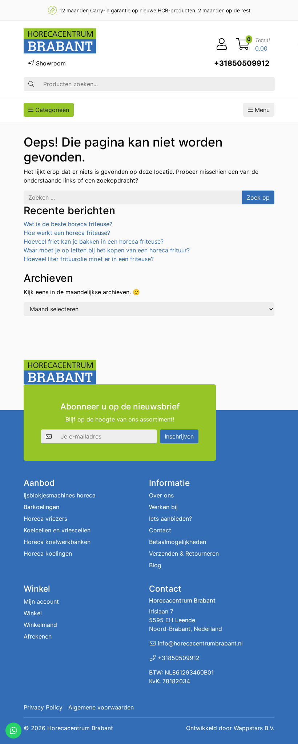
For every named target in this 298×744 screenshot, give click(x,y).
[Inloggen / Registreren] (221, 44)
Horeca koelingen (48, 553)
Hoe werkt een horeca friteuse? (67, 232)
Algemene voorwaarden (101, 707)
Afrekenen (38, 636)
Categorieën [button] (51, 109)
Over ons (161, 495)
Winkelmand (40, 624)
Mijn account (41, 601)
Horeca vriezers (45, 518)
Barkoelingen (41, 507)
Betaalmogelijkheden (177, 541)
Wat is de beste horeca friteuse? (68, 224)
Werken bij (163, 507)
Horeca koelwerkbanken (57, 541)
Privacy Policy (43, 707)
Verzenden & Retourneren (184, 553)
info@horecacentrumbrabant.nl (200, 643)
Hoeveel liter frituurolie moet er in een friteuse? (89, 259)
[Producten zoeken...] (31, 84)
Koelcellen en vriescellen (57, 530)
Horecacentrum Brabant (80, 728)
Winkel (33, 613)
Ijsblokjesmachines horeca (60, 495)
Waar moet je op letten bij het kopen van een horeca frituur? (107, 250)
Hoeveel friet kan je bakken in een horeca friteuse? (94, 241)
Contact (160, 530)
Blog (155, 565)
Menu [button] (261, 109)
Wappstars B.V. (254, 728)
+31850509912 (242, 63)
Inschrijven (179, 436)
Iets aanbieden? (170, 518)
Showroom (50, 63)
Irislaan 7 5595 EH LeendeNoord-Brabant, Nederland (185, 620)
